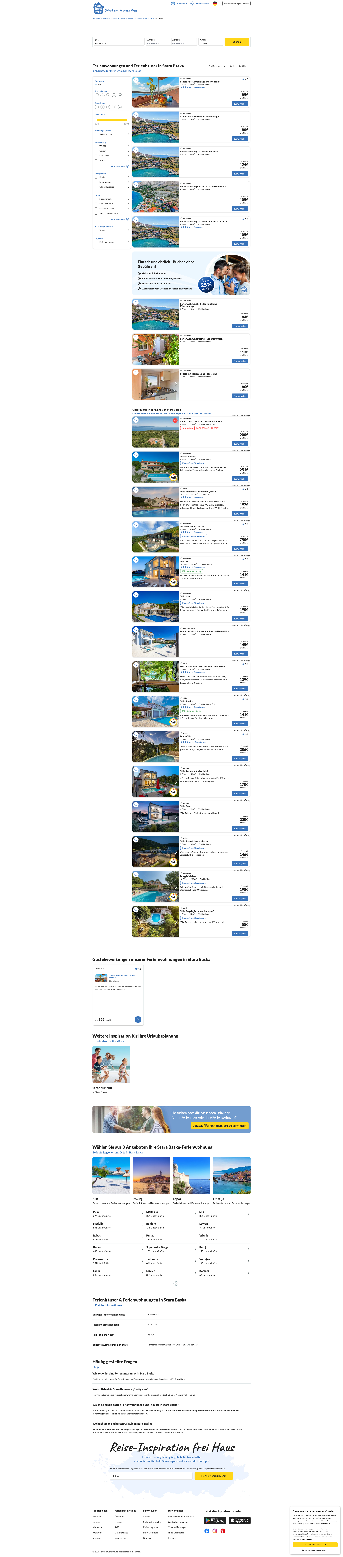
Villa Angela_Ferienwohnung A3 (197, 911)
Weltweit (97, 1532)
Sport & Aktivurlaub (114, 213)
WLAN (114, 146)
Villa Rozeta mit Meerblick (194, 771)
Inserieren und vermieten (181, 1516)
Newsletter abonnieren (213, 1475)
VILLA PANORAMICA (192, 526)
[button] (315, 1550)
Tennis (114, 230)
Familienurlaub (114, 203)
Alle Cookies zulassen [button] (315, 1544)
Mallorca (97, 1527)
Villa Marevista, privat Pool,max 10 (198, 491)
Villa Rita (185, 561)
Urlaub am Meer (114, 208)
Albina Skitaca (187, 456)
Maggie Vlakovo (188, 876)
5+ (120, 95)
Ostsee (96, 1521)
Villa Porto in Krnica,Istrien (194, 841)
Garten (114, 150)
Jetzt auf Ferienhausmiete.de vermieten (219, 1125)
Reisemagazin (150, 1527)
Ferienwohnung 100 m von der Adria (163, 1410)
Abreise (176, 40)
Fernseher (114, 155)
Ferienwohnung (114, 242)
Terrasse (114, 160)
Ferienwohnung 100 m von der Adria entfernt (203, 1410)
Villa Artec (186, 806)
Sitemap (96, 1537)
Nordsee (96, 1516)
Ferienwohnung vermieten (236, 3)
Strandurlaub (114, 198)
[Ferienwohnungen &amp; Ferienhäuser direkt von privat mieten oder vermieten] (114, 10)
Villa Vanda (186, 596)
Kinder (114, 177)
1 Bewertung (197, 227)
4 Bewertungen (198, 672)
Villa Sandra (186, 701)
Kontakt (147, 1537)
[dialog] (315, 1530)
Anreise (151, 40)
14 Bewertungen (199, 742)
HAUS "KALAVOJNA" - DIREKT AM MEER (202, 666)
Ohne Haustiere (114, 186)
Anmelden (182, 3)
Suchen (237, 41)
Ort (96, 40)
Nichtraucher (114, 182)
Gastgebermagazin (178, 1521)
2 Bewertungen (198, 87)
